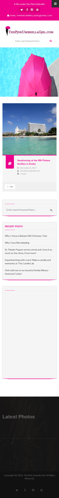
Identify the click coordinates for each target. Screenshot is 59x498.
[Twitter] (22, 9)
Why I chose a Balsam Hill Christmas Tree (26, 235)
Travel (23, 174)
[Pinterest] (37, 9)
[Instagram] (32, 9)
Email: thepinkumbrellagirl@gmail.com (31, 15)
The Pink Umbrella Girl (30, 171)
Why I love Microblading (17, 242)
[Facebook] (27, 9)
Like (11, 187)
